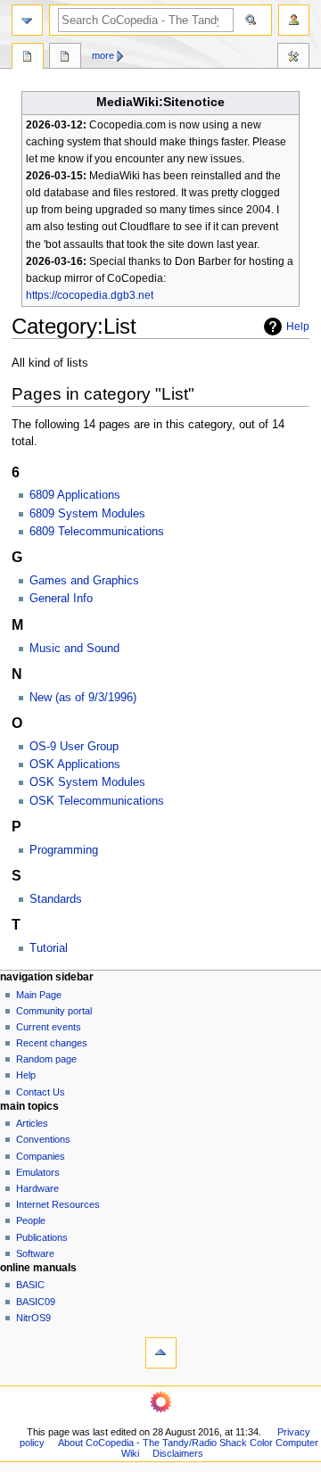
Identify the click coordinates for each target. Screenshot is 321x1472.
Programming (63, 850)
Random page (46, 1059)
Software (35, 1253)
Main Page (39, 994)
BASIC (30, 1284)
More (103, 55)
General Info (61, 598)
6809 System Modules (87, 514)
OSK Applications (74, 764)
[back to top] (161, 1353)
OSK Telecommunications (96, 801)
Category (27, 58)
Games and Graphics (84, 581)
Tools (293, 58)
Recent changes (51, 1043)
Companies (40, 1156)
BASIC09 (35, 1301)
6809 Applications (74, 495)
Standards (55, 899)
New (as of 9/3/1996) (82, 697)
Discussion (65, 58)
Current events (48, 1026)
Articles (32, 1123)
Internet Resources (58, 1204)
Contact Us (40, 1092)
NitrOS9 (33, 1317)
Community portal (54, 1010)
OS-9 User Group (74, 746)
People (30, 1220)
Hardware (37, 1188)
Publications (42, 1237)
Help (297, 326)
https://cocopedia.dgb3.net (89, 295)
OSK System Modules (87, 782)
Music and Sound (74, 648)
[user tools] (293, 20)
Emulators (38, 1172)
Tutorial (48, 948)
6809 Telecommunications (96, 531)
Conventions (43, 1139)
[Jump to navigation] (27, 20)
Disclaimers (177, 1453)
